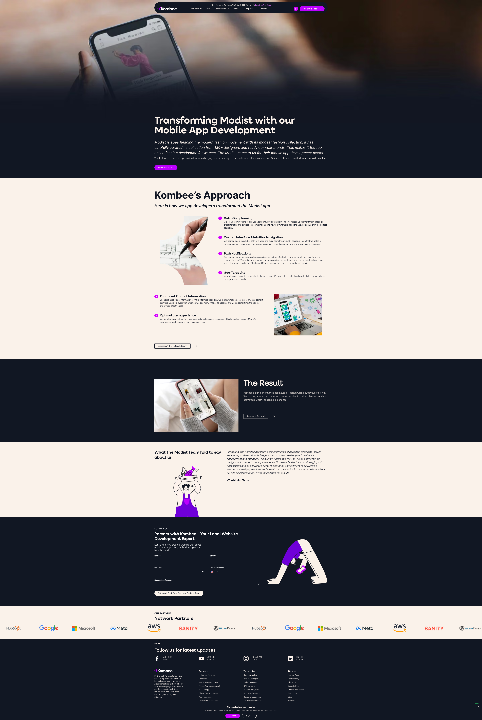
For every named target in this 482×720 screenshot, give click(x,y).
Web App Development (208, 682)
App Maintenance (206, 697)
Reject (249, 716)
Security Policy (294, 686)
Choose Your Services (163, 580)
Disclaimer (292, 682)
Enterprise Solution (207, 675)
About (235, 9)
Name (157, 556)
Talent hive (249, 671)
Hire (208, 9)
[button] (212, 572)
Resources (292, 693)
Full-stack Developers (253, 701)
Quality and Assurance (208, 701)
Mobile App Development (209, 686)
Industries (221, 9)
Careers (263, 9)
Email (213, 556)
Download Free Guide (263, 5)
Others (291, 671)
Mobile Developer (251, 679)
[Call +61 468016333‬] (296, 9)
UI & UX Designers (251, 690)
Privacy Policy (294, 675)
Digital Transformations (208, 693)
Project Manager (250, 682)
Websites (203, 679)
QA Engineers (249, 686)
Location (158, 568)
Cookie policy (293, 679)
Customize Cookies (296, 690)
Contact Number (217, 568)
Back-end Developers (252, 697)
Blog (290, 697)
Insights (248, 9)
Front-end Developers (252, 693)
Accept (232, 716)
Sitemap (291, 701)
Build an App (204, 690)
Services (195, 9)
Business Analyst (250, 675)
